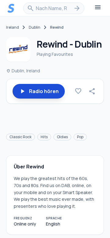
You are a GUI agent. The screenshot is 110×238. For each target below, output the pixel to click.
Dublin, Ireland (23, 71)
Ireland (12, 27)
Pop (80, 136)
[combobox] (53, 8)
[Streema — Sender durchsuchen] (11, 8)
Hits (44, 136)
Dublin (34, 27)
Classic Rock (20, 136)
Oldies (62, 136)
